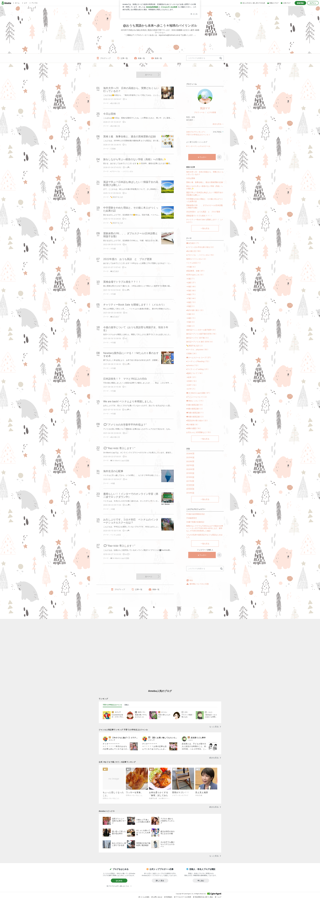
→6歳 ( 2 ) (190, 326)
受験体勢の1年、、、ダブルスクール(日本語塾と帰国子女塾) (204, 206)
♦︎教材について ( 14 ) (194, 373)
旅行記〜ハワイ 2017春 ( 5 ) (197, 338)
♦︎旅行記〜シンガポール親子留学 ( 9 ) (201, 330)
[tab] (112, 705)
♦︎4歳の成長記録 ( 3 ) (194, 409)
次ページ (148, 75)
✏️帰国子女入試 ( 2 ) (194, 346)
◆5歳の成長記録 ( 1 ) (194, 413)
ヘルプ (219, 897)
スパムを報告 (144, 897)
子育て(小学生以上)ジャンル (197, 134)
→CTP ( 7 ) (190, 389)
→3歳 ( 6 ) (190, 314)
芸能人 (126, 705)
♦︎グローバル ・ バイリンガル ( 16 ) (200, 255)
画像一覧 (141, 58)
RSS (191, 580)
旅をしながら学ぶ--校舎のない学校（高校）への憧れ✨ (204, 187)
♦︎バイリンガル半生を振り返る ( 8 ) (200, 247)
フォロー (202, 157)
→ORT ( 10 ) (191, 385)
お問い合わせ (157, 897)
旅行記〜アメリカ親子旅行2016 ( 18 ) (201, 334)
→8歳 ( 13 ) (191, 302)
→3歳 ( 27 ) (191, 282)
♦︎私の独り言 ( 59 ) (193, 251)
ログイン (313, 3)
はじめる (119, 881)
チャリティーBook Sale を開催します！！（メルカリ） (204, 220)
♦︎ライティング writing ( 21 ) (197, 369)
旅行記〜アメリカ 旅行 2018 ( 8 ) (199, 342)
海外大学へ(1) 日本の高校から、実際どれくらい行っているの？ (204, 173)
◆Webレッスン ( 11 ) (194, 401)
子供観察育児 (191, 518)
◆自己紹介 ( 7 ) (192, 243)
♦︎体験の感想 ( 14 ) (193, 428)
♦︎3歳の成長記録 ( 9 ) (194, 405)
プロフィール (199, 112)
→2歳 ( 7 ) (190, 279)
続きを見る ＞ (218, 124)
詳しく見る (160, 881)
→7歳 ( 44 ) (191, 298)
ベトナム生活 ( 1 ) (193, 263)
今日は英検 (190, 178)
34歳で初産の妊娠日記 (195, 522)
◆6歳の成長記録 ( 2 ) (195, 417)
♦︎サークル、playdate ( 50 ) (197, 349)
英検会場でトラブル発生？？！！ (199, 216)
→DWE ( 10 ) (191, 381)
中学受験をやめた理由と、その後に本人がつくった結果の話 (204, 200)
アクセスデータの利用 (183, 897)
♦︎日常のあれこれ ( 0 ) (194, 275)
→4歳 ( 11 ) (190, 318)
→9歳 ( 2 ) (190, 306)
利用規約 (169, 897)
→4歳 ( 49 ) (191, 286)
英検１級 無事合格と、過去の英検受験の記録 (204, 182)
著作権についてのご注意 (199, 584)
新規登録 (300, 3)
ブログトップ (105, 58)
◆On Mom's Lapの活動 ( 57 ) (198, 393)
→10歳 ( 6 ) (191, 267)
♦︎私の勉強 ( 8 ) (192, 424)
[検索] (220, 58)
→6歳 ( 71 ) (190, 294)
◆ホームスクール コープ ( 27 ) (198, 357)
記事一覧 (124, 58)
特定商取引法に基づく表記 (204, 897)
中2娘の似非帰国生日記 (195, 514)
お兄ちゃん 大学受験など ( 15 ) (198, 432)
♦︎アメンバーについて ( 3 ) (196, 397)
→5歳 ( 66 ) (191, 290)
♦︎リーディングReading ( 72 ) (197, 361)
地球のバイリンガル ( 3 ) (196, 259)
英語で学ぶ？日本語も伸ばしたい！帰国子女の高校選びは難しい (204, 193)
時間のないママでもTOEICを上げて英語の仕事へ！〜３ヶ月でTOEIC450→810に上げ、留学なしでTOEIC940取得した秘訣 (204, 528)
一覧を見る (205, 228)
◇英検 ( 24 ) (191, 353)
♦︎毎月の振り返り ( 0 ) (194, 310)
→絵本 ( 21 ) (191, 377)
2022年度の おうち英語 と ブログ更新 (203, 212)
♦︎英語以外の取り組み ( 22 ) (197, 420)
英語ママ (205, 108)
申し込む (201, 881)
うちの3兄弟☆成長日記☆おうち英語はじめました (204, 536)
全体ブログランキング (195, 132)
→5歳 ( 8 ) (190, 322)
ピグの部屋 (211, 112)
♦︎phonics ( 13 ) (192, 365)
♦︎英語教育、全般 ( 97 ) (195, 271)
